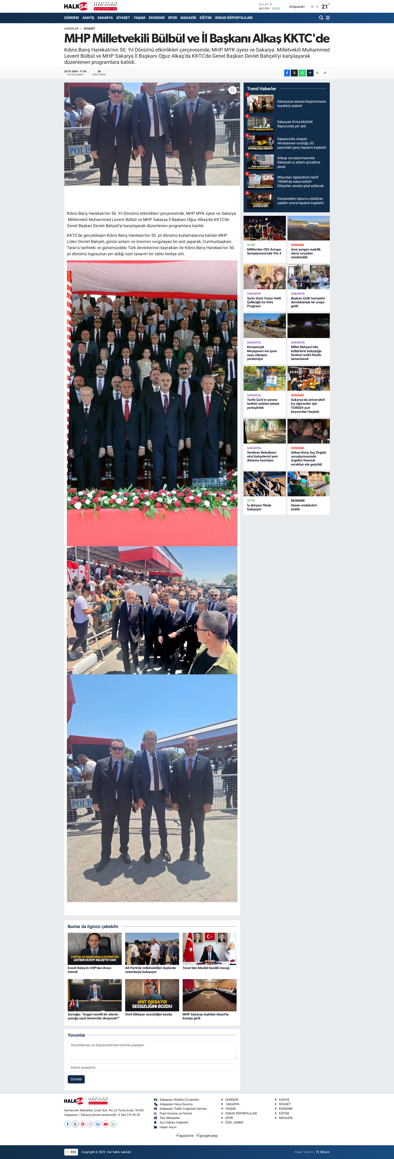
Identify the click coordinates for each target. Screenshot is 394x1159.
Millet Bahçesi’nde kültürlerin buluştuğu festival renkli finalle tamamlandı (306, 353)
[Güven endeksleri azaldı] (308, 483)
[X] (75, 1124)
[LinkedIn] (98, 1124)
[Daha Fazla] (310, 73)
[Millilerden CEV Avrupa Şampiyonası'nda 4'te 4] (265, 228)
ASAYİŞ (88, 18)
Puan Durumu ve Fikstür (176, 1113)
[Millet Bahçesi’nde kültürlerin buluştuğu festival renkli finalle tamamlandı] (308, 325)
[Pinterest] (82, 1124)
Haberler (71, 28)
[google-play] (207, 1135)
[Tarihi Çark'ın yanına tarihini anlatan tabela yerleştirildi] (265, 378)
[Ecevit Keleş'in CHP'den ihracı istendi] (95, 948)
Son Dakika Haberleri (174, 1122)
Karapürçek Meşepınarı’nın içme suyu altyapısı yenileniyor (262, 353)
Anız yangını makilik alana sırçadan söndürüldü (306, 253)
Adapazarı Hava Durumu (176, 1104)
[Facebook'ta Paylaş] (287, 73)
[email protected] (104, 1115)
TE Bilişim (323, 1152)
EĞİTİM (206, 18)
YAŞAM (139, 18)
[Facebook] (67, 1124)
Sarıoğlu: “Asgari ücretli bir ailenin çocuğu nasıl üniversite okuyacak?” (94, 1016)
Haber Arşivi (168, 1127)
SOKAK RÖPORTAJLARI (234, 18)
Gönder (76, 1079)
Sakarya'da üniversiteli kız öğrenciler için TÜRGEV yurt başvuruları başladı (308, 406)
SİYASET (123, 18)
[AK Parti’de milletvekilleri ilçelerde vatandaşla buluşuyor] (152, 948)
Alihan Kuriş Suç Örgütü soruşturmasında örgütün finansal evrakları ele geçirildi (308, 458)
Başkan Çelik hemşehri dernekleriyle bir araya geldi (308, 302)
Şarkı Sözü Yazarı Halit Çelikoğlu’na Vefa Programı (264, 302)
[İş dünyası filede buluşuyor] (265, 483)
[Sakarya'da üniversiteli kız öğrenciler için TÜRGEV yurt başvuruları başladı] (308, 378)
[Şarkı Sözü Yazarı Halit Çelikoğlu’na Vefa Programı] (265, 276)
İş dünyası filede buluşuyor (259, 507)
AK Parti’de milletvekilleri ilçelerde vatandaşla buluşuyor (150, 970)
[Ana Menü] (327, 18)
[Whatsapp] (113, 1124)
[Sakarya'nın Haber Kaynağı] (90, 6)
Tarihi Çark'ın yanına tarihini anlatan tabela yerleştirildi (263, 403)
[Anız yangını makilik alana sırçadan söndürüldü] (308, 228)
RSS (73, 1152)
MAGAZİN (188, 18)
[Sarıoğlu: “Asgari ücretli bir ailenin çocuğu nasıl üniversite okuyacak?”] (95, 995)
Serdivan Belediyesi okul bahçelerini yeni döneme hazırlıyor (262, 456)
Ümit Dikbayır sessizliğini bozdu (148, 1014)
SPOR (172, 18)
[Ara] (321, 18)
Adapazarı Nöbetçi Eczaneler (179, 1100)
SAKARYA (105, 18)
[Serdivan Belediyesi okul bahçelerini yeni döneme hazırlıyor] (265, 431)
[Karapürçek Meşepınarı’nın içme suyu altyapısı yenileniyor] (265, 325)
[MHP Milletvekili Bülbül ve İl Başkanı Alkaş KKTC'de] (152, 134)
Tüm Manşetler (170, 1118)
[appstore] (185, 1135)
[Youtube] (105, 1124)
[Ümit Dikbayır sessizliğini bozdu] (152, 995)
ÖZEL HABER (234, 1122)
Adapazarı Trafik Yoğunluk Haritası (183, 1109)
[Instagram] (90, 1124)
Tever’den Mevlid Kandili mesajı (206, 968)
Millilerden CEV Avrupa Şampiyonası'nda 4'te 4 (264, 251)
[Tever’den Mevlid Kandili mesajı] (210, 948)
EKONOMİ (157, 18)
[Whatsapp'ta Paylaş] (302, 73)
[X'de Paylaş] (294, 73)
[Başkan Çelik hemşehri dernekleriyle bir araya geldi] (308, 276)
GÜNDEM (71, 18)
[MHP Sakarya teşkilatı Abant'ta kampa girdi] (210, 995)
